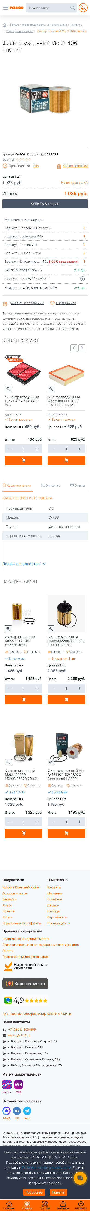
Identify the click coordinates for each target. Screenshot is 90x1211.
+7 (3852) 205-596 (22, 1029)
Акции (7, 905)
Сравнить (15, 651)
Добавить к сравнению (26, 303)
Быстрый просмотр (8, 389)
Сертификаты (57, 917)
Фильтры (77, 24)
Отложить (33, 651)
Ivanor (7, 1092)
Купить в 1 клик (45, 203)
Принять (58, 1192)
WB (18, 1092)
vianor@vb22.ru (19, 1035)
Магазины (54, 893)
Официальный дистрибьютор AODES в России (36, 1014)
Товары (27, 1205)
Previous (73, 347)
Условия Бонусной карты (20, 887)
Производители (58, 923)
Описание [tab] (52, 485)
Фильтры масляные (19, 31)
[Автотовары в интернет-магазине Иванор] (17, 8)
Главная (4, 25)
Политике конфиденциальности (46, 1167)
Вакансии (9, 899)
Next (81, 347)
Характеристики (75, 165)
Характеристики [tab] (19, 485)
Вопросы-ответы (14, 893)
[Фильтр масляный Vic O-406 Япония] (45, 98)
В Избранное (66, 303)
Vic (36, 165)
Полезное (54, 899)
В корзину (23, 460)
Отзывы (53, 905)
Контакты (54, 887)
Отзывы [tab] (80, 485)
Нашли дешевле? (74, 182)
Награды (53, 911)
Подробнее (34, 1192)
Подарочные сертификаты (21, 923)
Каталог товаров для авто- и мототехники (38, 24)
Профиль (81, 1208)
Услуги (7, 917)
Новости (8, 911)
